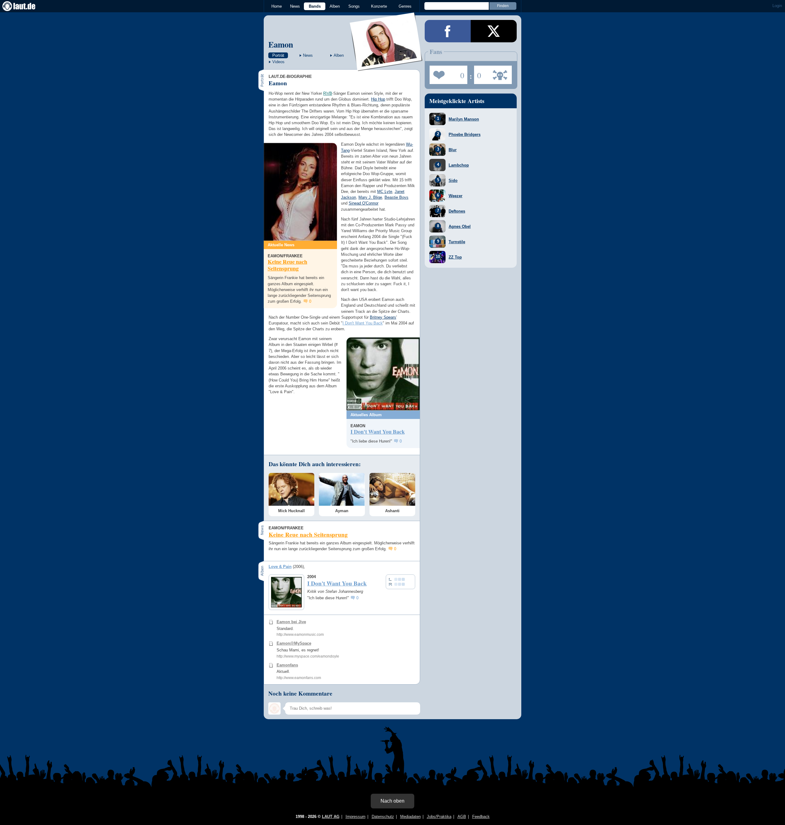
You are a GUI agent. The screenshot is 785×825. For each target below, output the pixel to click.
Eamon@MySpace (294, 643)
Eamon (280, 44)
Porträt (278, 55)
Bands (315, 6)
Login (777, 5)
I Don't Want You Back (363, 323)
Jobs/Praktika (439, 816)
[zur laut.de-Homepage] (24, 6)
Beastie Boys (396, 197)
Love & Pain (280, 566)
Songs (354, 6)
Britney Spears (383, 317)
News (295, 6)
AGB (462, 816)
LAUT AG (330, 816)
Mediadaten (410, 816)
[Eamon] (386, 67)
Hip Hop (378, 99)
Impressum (356, 816)
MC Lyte (384, 191)
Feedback (481, 816)
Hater (477, 73)
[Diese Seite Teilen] (448, 31)
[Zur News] (300, 192)
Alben (335, 6)
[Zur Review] (383, 374)
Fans (447, 73)
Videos (278, 61)
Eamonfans (287, 665)
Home (276, 6)
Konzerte (379, 6)
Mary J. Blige (370, 197)
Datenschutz (383, 816)
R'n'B (327, 93)
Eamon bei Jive (291, 622)
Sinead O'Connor (363, 203)
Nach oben (392, 801)
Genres (405, 6)
